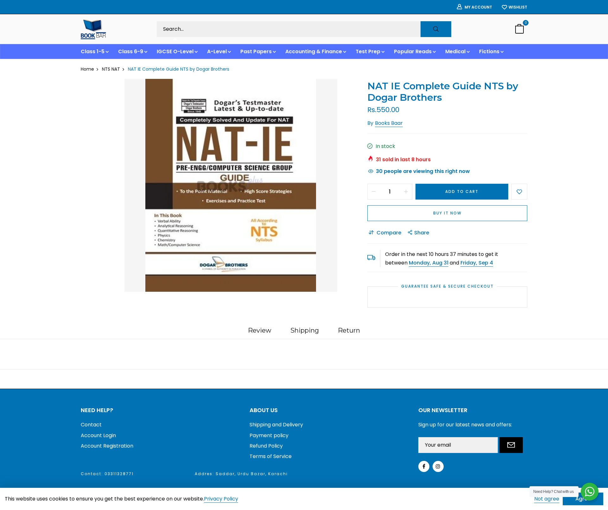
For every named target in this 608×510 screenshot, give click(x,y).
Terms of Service (271, 456)
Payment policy (269, 435)
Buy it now (447, 213)
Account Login (98, 435)
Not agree (546, 498)
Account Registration (107, 445)
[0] (519, 30)
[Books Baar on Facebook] (423, 466)
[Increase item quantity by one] (406, 191)
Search (436, 29)
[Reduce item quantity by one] (374, 191)
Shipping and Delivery (276, 424)
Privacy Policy (221, 499)
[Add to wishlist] (519, 192)
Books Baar (389, 123)
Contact (91, 424)
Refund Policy (266, 445)
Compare (389, 232)
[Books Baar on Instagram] (438, 466)
